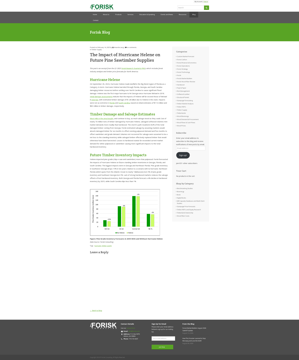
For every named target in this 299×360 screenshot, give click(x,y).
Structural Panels (183, 97)
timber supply (107, 246)
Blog (193, 14)
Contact (95, 20)
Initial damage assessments (101, 96)
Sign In (206, 2)
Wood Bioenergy (183, 116)
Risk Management (183, 91)
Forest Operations (183, 66)
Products (118, 14)
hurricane (97, 246)
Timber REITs (181, 107)
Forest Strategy (182, 69)
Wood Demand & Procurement (188, 119)
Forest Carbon (182, 60)
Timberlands (181, 113)
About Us (106, 14)
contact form (130, 328)
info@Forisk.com (134, 331)
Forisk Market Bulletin (184, 78)
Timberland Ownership (185, 213)
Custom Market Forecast (185, 56)
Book (179, 195)
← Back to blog (96, 310)
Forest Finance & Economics (186, 63)
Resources (182, 14)
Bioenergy (180, 191)
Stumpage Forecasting (185, 100)
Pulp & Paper (181, 88)
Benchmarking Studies (185, 188)
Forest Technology (183, 72)
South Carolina (124, 103)
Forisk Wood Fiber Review (186, 82)
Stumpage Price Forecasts (186, 206)
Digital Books (181, 198)
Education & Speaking (147, 14)
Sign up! (183, 155)
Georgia (94, 100)
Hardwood (180, 85)
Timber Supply (97, 49)
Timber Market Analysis (185, 104)
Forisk (179, 75)
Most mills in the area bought (101, 118)
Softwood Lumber (183, 94)
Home (95, 14)
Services (130, 14)
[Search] (206, 7)
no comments (132, 47)
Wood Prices (181, 126)
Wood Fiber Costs (183, 216)
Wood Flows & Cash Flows (186, 122)
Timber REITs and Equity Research (189, 210)
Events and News (167, 14)
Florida (112, 103)
